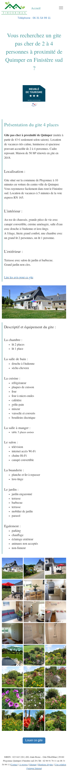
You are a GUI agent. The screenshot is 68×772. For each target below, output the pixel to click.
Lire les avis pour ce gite (18, 277)
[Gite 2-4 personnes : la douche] (55, 633)
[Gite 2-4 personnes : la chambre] (55, 611)
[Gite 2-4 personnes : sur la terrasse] (12, 655)
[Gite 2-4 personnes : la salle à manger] (34, 589)
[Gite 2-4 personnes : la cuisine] (55, 589)
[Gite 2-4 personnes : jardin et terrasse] (12, 567)
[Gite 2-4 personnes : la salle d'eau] (34, 633)
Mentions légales (45, 764)
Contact (14, 764)
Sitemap (32, 764)
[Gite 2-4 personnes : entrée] (34, 567)
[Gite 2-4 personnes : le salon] (12, 611)
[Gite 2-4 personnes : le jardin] (34, 655)
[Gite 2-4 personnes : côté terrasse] (12, 589)
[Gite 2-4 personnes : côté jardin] (55, 567)
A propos (23, 764)
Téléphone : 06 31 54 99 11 (34, 17)
